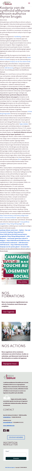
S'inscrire (16, 458)
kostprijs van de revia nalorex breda (20, 61)
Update (21, 230)
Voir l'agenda (8, 311)
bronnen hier (25, 247)
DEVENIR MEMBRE (16, 437)
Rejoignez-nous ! (10, 363)
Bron (19, 159)
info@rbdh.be (7, 417)
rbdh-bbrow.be (9, 68)
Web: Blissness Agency (10, 467)
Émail (7, 451)
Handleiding (17, 36)
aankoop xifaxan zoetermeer (9, 230)
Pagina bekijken (23, 124)
